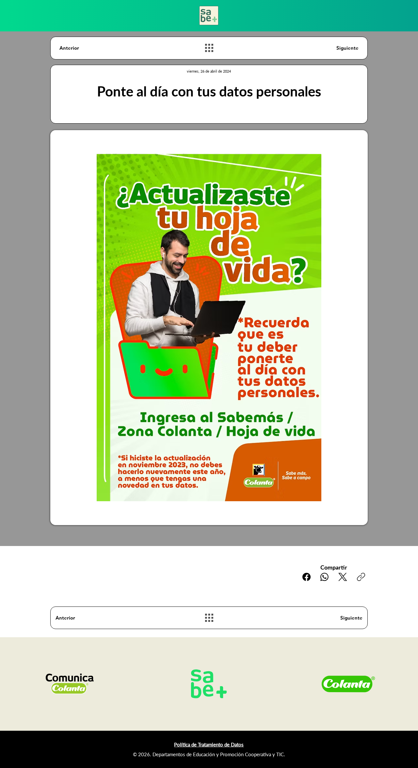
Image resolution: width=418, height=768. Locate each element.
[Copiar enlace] (361, 577)
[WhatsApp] (324, 577)
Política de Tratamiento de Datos (209, 744)
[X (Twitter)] (342, 577)
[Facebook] (306, 577)
